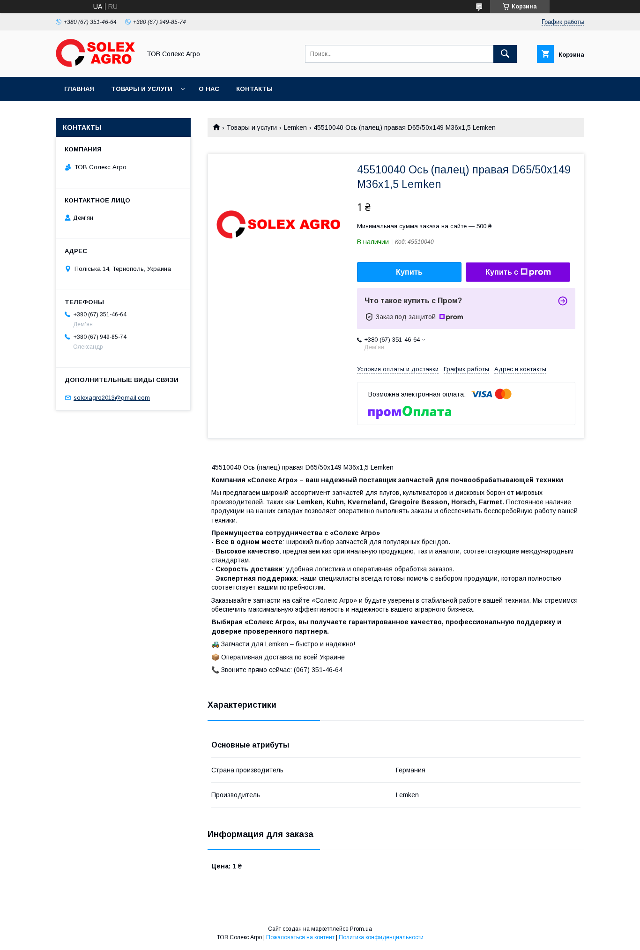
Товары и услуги (141, 88)
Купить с (501, 272)
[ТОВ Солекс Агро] (95, 64)
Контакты (254, 88)
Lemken (295, 127)
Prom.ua (361, 929)
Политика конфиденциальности (381, 937)
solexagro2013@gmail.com (112, 397)
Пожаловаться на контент (300, 937)
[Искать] (505, 54)
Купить (409, 272)
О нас (209, 88)
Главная (79, 88)
